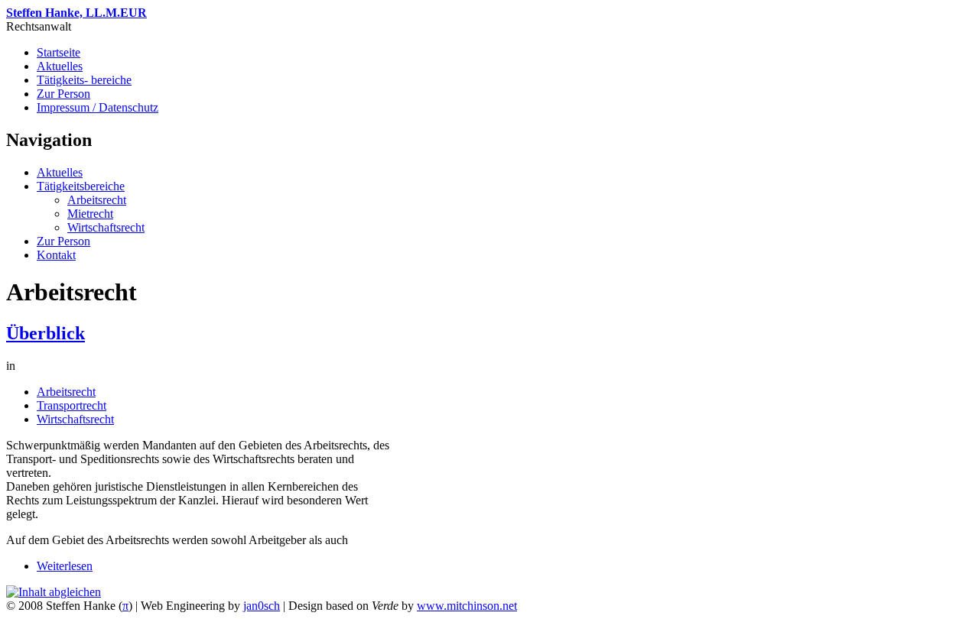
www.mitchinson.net (467, 605)
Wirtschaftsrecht (106, 227)
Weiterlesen (65, 565)
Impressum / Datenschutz (97, 107)
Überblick (45, 333)
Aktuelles (60, 66)
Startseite (58, 52)
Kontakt (56, 254)
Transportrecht (71, 405)
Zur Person (63, 93)
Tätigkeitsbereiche (81, 186)
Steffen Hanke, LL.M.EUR (76, 12)
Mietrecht (90, 213)
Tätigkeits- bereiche (84, 79)
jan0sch (261, 605)
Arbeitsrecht (96, 199)
